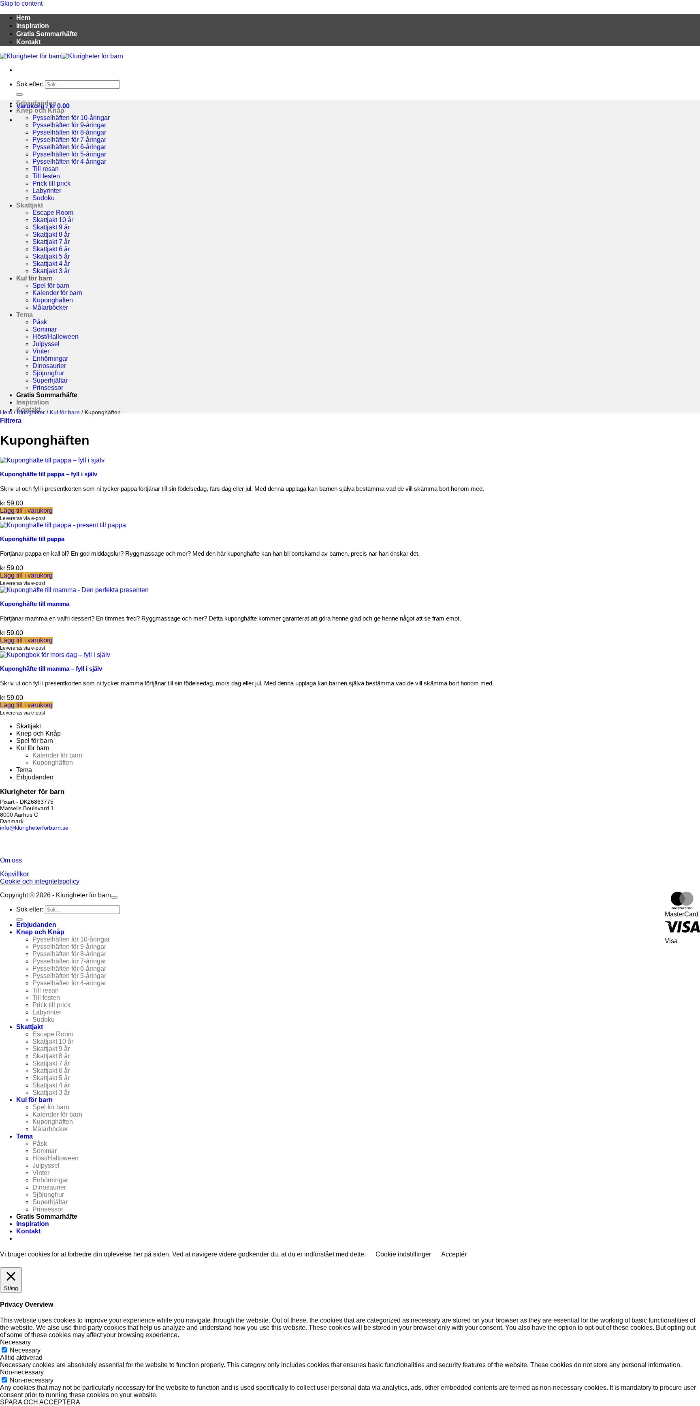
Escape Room (52, 212)
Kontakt (28, 42)
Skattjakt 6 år (51, 249)
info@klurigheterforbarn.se (34, 827)
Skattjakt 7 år (51, 241)
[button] (10, 420)
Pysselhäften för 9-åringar (69, 125)
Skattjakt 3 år (51, 271)
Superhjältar (50, 380)
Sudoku (43, 198)
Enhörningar (50, 358)
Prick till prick (51, 183)
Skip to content (21, 3)
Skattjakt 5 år (51, 256)
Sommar (44, 329)
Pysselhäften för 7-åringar (69, 139)
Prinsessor (47, 387)
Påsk (39, 322)
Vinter (40, 351)
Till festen (46, 176)
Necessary (25, 1350)
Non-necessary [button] (22, 1372)
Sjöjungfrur (48, 373)
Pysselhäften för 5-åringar (69, 154)
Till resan (45, 168)
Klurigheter (31, 412)
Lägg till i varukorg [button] (26, 510)
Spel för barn (50, 285)
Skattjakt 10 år (52, 219)
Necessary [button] (15, 1342)
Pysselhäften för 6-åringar (69, 146)
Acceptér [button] (454, 1254)
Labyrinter (46, 190)
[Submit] (19, 94)
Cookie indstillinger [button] (403, 1254)
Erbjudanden (36, 103)
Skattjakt (29, 205)
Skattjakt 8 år (51, 234)
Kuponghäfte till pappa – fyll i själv (48, 474)
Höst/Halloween (55, 336)
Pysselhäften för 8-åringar (69, 132)
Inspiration (32, 25)
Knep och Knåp (40, 110)
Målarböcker (50, 307)
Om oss (11, 860)
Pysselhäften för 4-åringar (69, 161)
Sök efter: (29, 84)
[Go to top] (114, 897)
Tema (24, 314)
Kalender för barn (57, 292)
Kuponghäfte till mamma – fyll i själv (51, 668)
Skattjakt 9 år (51, 227)
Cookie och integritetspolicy (39, 881)
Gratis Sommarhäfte (46, 33)
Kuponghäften (52, 300)
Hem (23, 17)
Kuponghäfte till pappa (32, 538)
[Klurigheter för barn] (61, 56)
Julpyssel (46, 343)
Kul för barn (34, 278)
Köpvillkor (14, 874)
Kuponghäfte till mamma (34, 603)
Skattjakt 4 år (51, 263)
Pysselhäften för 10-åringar (71, 117)
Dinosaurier (49, 365)
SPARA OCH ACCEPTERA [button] (40, 1402)
